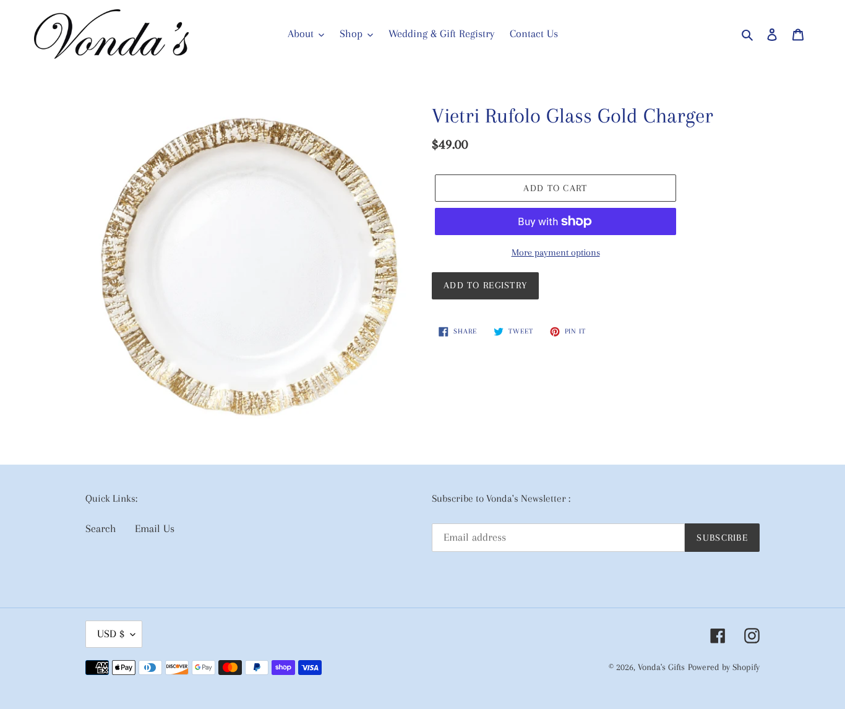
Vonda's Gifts (661, 667)
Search (100, 528)
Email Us (154, 528)
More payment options (556, 252)
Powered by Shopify (724, 667)
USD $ (110, 633)
